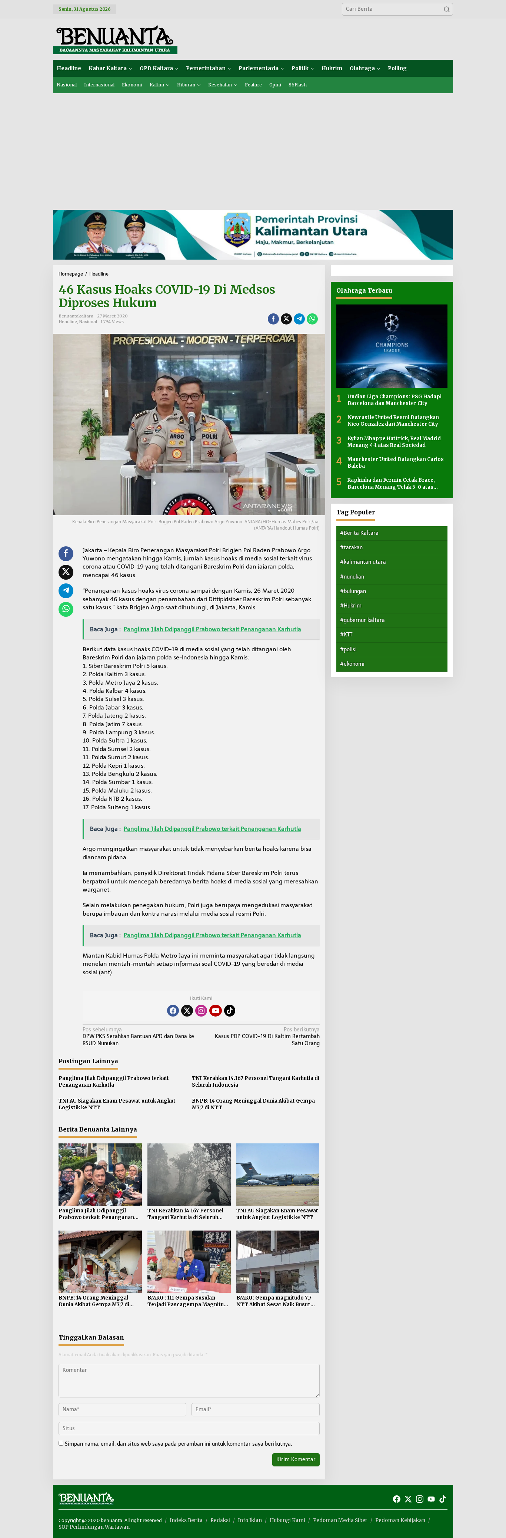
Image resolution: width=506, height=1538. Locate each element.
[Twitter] (187, 1011)
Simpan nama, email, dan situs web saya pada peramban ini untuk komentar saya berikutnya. (178, 1444)
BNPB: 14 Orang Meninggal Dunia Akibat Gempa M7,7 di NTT (253, 1104)
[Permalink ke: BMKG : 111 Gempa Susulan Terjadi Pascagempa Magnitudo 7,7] (189, 1261)
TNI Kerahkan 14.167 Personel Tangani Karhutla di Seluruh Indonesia (255, 1081)
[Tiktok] (229, 1011)
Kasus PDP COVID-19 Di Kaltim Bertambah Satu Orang (267, 1036)
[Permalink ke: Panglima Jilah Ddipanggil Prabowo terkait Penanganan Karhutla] (100, 1174)
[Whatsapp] (312, 319)
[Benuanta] (115, 39)
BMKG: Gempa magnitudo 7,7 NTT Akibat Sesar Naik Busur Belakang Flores (274, 1301)
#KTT (346, 635)
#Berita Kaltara (359, 533)
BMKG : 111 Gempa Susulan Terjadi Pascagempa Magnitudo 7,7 (188, 1301)
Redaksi (220, 1520)
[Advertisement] (253, 149)
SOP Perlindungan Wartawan (94, 1527)
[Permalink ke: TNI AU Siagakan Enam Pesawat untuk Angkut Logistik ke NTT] (278, 1174)
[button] (446, 9)
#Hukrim (351, 606)
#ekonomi (352, 664)
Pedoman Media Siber (340, 1520)
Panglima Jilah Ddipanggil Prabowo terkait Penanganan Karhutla (114, 1081)
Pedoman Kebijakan (400, 1520)
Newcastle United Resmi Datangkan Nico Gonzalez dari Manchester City (393, 420)
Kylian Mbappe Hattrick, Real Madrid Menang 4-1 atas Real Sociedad (394, 441)
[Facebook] (173, 1011)
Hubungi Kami (287, 1520)
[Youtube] (215, 1011)
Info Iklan (250, 1520)
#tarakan (351, 547)
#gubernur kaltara (362, 620)
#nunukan (352, 577)
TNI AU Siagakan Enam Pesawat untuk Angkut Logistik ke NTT (117, 1104)
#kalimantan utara (363, 562)
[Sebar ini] (273, 319)
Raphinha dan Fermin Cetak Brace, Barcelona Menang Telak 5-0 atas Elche (391, 483)
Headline (68, 321)
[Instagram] (201, 1011)
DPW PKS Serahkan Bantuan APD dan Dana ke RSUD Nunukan (138, 1036)
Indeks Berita (186, 1520)
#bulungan (353, 591)
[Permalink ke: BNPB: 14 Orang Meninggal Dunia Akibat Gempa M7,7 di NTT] (100, 1261)
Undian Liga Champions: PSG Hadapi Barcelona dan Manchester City (394, 399)
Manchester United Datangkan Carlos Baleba (395, 462)
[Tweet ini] (286, 319)
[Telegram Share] (299, 319)
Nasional (88, 321)
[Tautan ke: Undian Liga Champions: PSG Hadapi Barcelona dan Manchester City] (391, 346)
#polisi (348, 649)
